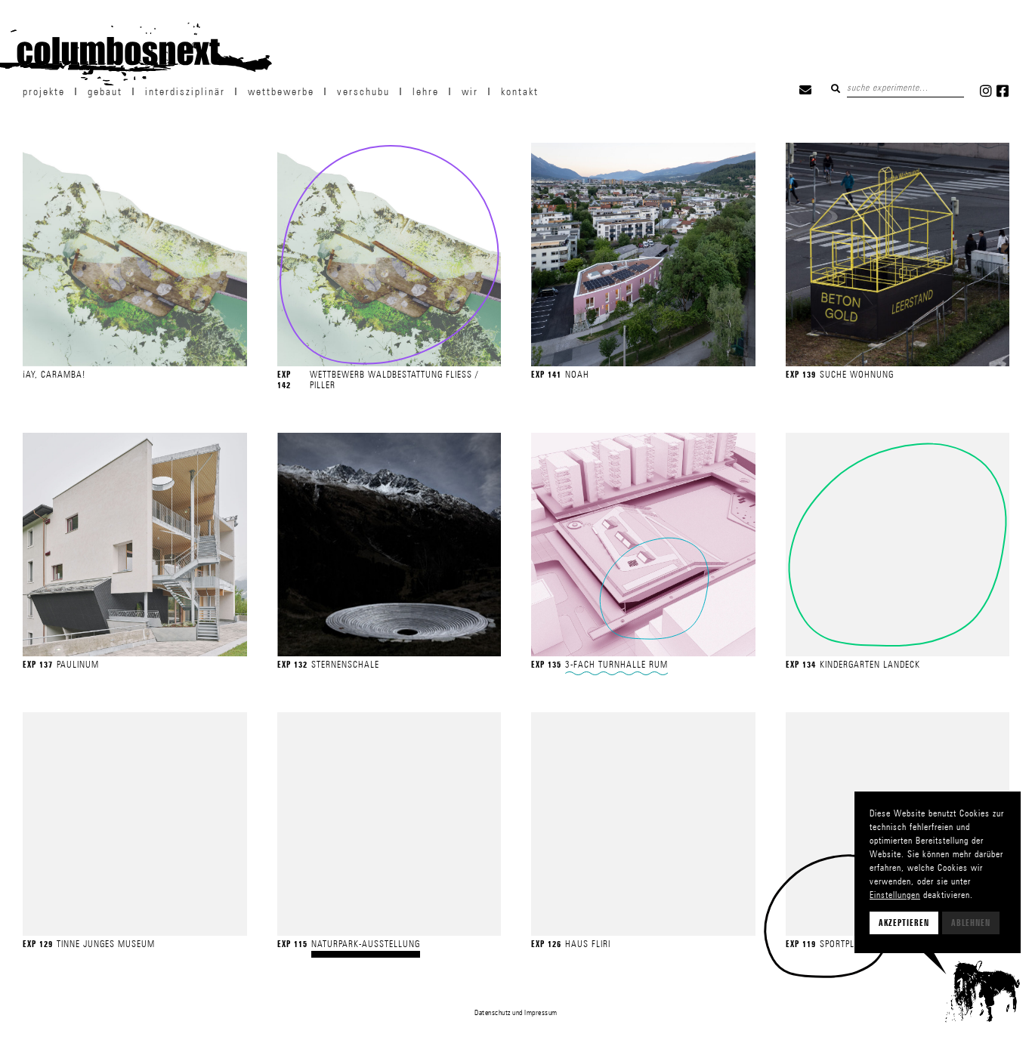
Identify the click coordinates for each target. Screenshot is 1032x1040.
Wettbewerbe (281, 91)
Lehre (425, 91)
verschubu (363, 91)
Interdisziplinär (185, 91)
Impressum (541, 1012)
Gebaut (105, 91)
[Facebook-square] (1002, 90)
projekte (44, 91)
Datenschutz (492, 1012)
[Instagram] (986, 90)
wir (470, 91)
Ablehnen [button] (970, 923)
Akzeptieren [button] (904, 923)
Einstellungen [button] (895, 894)
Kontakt (520, 91)
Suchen (835, 88)
